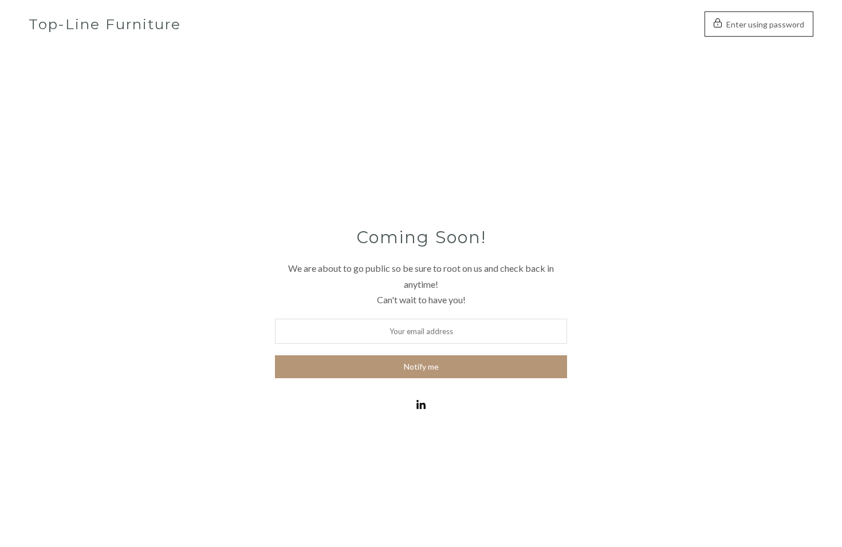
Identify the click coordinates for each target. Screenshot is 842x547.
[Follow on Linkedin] (421, 405)
